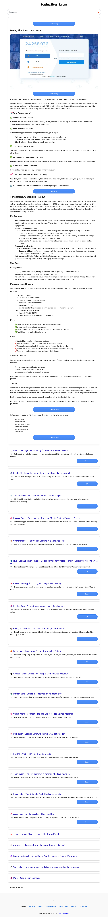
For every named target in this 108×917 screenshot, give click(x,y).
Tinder (16, 834)
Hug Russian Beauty (22, 561)
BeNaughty (18, 651)
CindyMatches (19, 541)
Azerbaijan (83, 907)
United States (51, 907)
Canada (40, 907)
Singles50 (17, 473)
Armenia (74, 907)
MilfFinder (18, 734)
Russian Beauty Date (22, 518)
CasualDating (19, 714)
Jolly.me (17, 845)
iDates (16, 583)
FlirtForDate (19, 606)
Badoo (16, 856)
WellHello (17, 867)
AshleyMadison (20, 814)
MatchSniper (19, 693)
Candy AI (17, 628)
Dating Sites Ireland (63, 913)
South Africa (63, 907)
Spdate (16, 673)
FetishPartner (19, 754)
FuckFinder (18, 794)
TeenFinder (18, 774)
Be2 (15, 450)
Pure (15, 878)
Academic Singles (21, 495)
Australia (32, 907)
